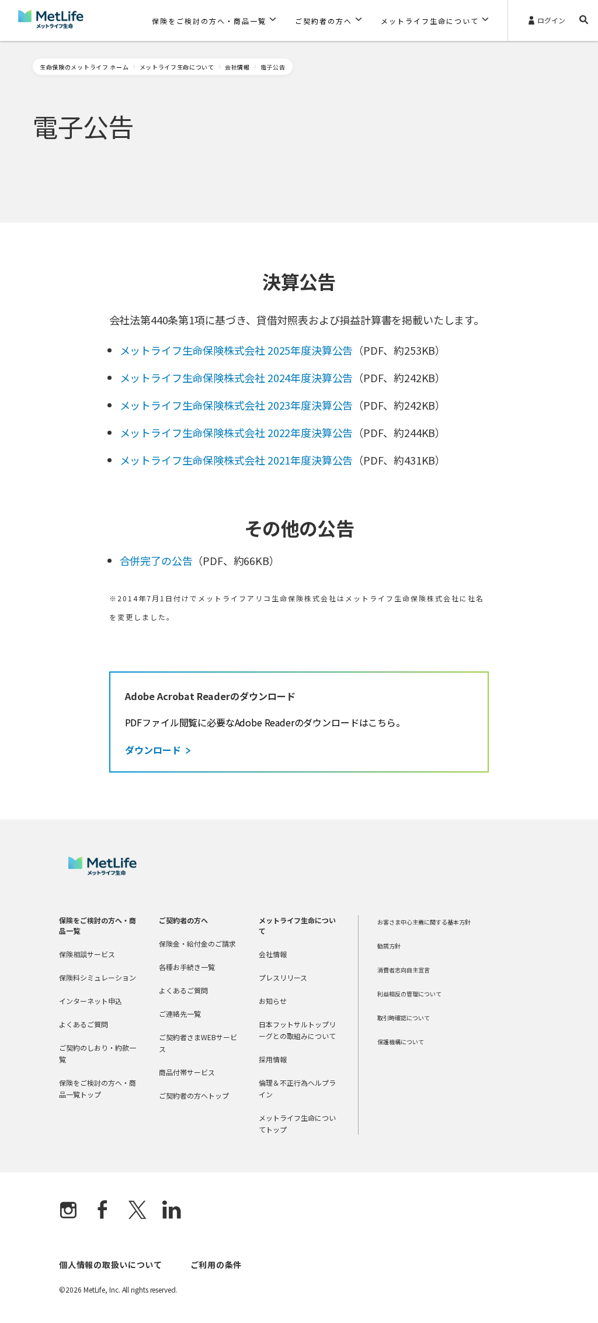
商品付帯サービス (187, 1072)
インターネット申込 (90, 1001)
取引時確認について (403, 1017)
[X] (137, 1210)
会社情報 (237, 67)
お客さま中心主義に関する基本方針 (424, 921)
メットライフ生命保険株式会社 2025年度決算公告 (236, 350)
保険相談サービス (87, 954)
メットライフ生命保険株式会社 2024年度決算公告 (236, 377)
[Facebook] (102, 1210)
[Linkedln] (171, 1210)
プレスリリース (283, 977)
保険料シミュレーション (97, 977)
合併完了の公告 (156, 560)
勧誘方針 (389, 945)
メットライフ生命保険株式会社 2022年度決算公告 (236, 432)
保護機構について (400, 1041)
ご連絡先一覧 (180, 1014)
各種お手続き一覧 (187, 967)
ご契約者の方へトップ (194, 1095)
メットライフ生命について (177, 67)
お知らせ (273, 1001)
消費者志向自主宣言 (403, 969)
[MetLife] (102, 872)
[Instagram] (68, 1210)
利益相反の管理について (409, 993)
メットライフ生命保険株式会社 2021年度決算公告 (236, 459)
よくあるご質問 (83, 1024)
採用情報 (273, 1059)
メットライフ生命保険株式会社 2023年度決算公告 (236, 405)
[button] (214, 20)
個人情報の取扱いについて (110, 1264)
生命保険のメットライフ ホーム (84, 67)
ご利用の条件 (216, 1264)
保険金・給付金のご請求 (197, 943)
